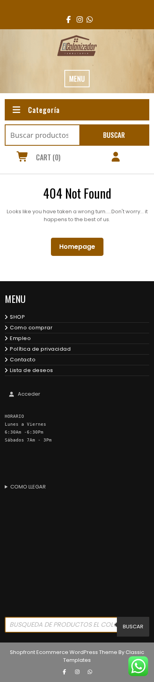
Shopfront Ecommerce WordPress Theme (63, 652)
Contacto (23, 359)
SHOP (17, 317)
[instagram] (77, 19)
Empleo (20, 338)
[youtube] (87, 19)
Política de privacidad (40, 349)
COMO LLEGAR (28, 486)
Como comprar (31, 327)
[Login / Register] (115, 158)
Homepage (80, 246)
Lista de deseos (31, 370)
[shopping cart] (23, 158)
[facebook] (66, 19)
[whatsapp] (89, 672)
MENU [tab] (77, 78)
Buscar (114, 135)
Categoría (44, 110)
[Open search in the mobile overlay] (77, 627)
